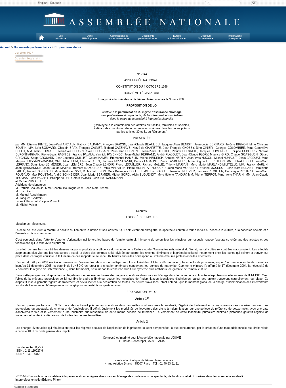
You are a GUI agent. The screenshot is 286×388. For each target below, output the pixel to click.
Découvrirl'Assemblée (204, 37)
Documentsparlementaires (146, 37)
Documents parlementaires (32, 47)
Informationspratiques (235, 37)
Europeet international (175, 37)
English (42, 2)
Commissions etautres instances (118, 37)
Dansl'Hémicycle (88, 37)
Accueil (5, 47)
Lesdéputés (59, 37)
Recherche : (209, 3)
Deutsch (55, 2)
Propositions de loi (68, 47)
